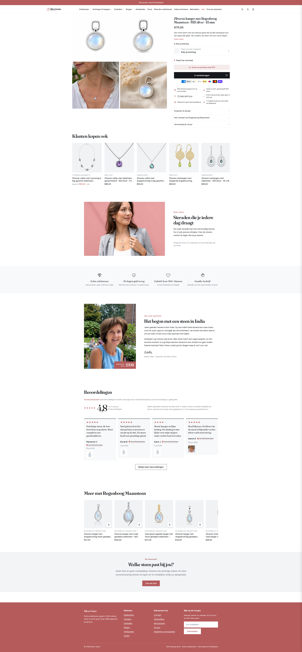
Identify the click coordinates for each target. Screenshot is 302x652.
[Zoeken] (242, 9)
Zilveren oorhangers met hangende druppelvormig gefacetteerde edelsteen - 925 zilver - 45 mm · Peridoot (183, 179)
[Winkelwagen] (253, 9)
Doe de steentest (214, 9)
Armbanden (140, 9)
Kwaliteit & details (182, 111)
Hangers (127, 619)
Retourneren (159, 623)
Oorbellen (119, 9)
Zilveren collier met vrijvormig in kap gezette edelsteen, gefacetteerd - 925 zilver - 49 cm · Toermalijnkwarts (86, 179)
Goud (149, 9)
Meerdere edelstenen (163, 9)
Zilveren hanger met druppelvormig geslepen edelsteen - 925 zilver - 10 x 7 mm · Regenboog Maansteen (188, 535)
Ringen (130, 9)
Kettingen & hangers (102, 9)
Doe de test (151, 583)
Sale (203, 9)
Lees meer (179, 39)
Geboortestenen (181, 9)
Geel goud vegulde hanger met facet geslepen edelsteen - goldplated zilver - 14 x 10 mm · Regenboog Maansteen (159, 535)
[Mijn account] (247, 9)
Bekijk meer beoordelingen (151, 467)
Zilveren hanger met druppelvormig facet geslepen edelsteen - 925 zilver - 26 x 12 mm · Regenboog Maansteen (97, 535)
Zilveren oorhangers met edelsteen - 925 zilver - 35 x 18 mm (215, 179)
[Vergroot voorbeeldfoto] (89, 454)
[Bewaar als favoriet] (226, 75)
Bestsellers (194, 9)
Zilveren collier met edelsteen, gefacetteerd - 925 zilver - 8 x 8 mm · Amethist (119, 179)
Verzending (159, 619)
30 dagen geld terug (184, 96)
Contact (157, 615)
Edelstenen (85, 9)
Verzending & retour (183, 124)
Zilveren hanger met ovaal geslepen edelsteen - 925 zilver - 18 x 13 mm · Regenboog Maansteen (128, 535)
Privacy (157, 627)
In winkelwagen (202, 75)
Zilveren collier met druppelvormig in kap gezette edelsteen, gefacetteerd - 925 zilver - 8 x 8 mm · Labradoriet (150, 179)
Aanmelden (192, 631)
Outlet (127, 636)
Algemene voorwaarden (164, 631)
